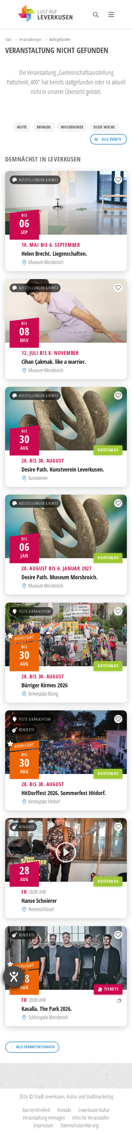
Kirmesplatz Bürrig (43, 693)
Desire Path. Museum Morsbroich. (59, 577)
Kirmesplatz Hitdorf (44, 801)
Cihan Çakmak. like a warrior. (53, 361)
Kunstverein (38, 477)
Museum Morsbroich (46, 262)
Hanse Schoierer (39, 900)
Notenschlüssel (41, 909)
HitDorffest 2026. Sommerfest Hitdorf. (63, 793)
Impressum (43, 1125)
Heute (22, 127)
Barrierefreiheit (36, 1109)
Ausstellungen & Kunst (38, 180)
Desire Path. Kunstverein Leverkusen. (62, 469)
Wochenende (72, 127)
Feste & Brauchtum (35, 611)
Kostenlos (108, 450)
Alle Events (111, 139)
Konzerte (27, 729)
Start (8, 39)
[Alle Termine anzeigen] (119, 1000)
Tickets (111, 989)
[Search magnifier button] (96, 15)
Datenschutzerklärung (79, 1125)
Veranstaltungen (30, 39)
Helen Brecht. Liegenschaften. (54, 253)
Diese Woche (104, 127)
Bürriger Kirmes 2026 (44, 685)
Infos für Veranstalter (91, 1117)
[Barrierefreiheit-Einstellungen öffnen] (13, 976)
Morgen (44, 127)
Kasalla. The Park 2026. (46, 1008)
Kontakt (64, 1109)
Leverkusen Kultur (94, 1109)
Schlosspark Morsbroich (48, 1017)
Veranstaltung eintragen (44, 1117)
